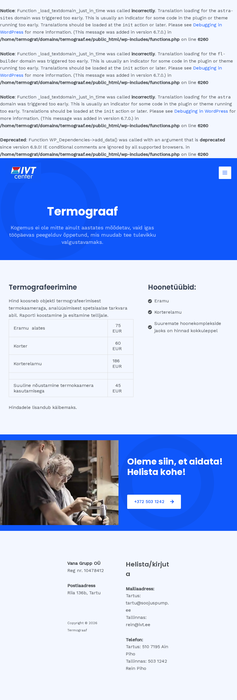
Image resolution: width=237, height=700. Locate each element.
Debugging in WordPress (201, 111)
